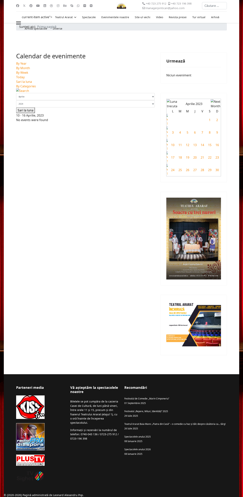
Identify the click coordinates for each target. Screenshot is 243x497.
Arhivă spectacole (36, 28)
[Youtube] (38, 6)
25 (180, 170)
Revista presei (178, 17)
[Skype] (71, 6)
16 (217, 145)
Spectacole (89, 17)
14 (202, 145)
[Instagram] (58, 6)
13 (195, 145)
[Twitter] (24, 6)
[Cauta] (85, 90)
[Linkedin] (44, 6)
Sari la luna (24, 82)
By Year (21, 63)
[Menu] (18, 23)
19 (187, 157)
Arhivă (215, 17)
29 (209, 170)
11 (180, 145)
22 (209, 157)
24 (172, 170)
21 (202, 157)
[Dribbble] (51, 6)
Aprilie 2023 (194, 104)
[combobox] (214, 5)
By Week (22, 72)
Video (159, 17)
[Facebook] (17, 6)
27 (195, 170)
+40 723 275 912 (156, 3)
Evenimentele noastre (115, 17)
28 (202, 170)
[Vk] (91, 6)
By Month (23, 68)
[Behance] (65, 6)
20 (195, 157)
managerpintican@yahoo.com (165, 8)
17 (172, 157)
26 (187, 170)
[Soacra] (193, 238)
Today (20, 77)
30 (217, 170)
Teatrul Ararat (64, 17)
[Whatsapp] (78, 6)
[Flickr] (84, 6)
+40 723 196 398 (181, 3)
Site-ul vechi (142, 17)
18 (180, 157)
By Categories (26, 86)
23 (217, 157)
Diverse (57, 28)
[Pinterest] (30, 6)
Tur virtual (198, 17)
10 (172, 145)
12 (187, 145)
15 (209, 145)
